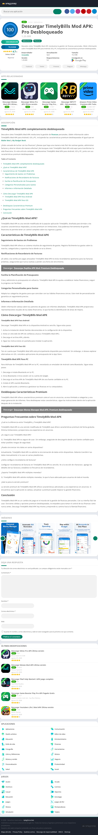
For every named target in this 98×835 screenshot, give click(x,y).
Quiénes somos (29, 832)
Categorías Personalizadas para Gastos (20, 185)
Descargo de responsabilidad (46, 832)
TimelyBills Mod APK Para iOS (16, 200)
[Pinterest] (89, 11)
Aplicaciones (38, 22)
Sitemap (67, 832)
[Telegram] (94, 11)
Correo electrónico (8, 611)
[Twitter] (72, 11)
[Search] (57, 11)
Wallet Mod (6, 140)
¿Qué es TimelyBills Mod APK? (15, 167)
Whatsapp (83, 66)
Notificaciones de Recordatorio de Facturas (22, 177)
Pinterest (56, 66)
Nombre (4, 601)
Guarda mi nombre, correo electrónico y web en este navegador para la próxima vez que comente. (39, 632)
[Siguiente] (95, 538)
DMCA (60, 832)
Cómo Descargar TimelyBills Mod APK (18, 194)
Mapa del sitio (6, 832)
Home (30, 22)
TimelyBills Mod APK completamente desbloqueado (23, 164)
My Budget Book (19, 140)
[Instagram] (78, 11)
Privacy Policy (17, 832)
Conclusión (7, 213)
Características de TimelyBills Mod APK (18, 171)
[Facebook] (67, 11)
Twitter (42, 66)
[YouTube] (83, 11)
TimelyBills (25, 55)
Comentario (6, 573)
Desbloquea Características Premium (18, 206)
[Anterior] (2, 538)
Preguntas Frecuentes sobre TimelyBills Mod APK (22, 209)
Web (2, 621)
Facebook (29, 66)
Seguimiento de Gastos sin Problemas (20, 174)
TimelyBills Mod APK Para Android (18, 197)
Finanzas (37, 41)
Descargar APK (12, 42)
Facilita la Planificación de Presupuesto (20, 181)
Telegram (70, 66)
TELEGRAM (12, 47)
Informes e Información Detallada (18, 188)
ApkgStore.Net (29, 820)
